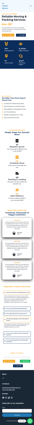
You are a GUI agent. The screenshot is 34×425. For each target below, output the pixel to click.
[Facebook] (3, 398)
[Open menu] (31, 6)
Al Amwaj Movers (5, 5)
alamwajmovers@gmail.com (11, 387)
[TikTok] (9, 398)
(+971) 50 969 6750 (8, 390)
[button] (30, 421)
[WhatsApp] (12, 398)
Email (4, 407)
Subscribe (17, 415)
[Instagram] (6, 398)
